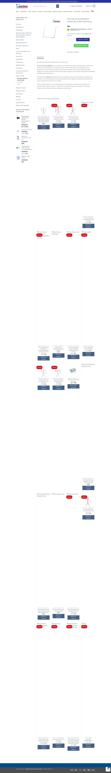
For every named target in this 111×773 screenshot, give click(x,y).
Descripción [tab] (40, 58)
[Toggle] (31, 76)
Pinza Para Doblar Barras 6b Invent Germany (58, 381)
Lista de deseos (85, 11)
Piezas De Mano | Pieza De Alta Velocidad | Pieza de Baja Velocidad (24, 35)
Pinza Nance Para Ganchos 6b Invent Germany (59, 119)
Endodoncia (19, 62)
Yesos (17, 48)
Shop (29, 11)
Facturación (76, 11)
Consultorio (19, 94)
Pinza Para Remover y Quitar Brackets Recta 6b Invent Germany (43, 611)
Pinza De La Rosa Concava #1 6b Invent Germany (88, 511)
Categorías (23, 11)
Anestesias (19, 68)
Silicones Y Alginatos (22, 45)
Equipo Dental (20, 102)
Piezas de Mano (20, 91)
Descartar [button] (81, 1)
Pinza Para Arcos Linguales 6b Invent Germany (43, 381)
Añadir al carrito (83, 39)
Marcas (34, 11)
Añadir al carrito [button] (43, 127)
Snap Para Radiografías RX (88, 739)
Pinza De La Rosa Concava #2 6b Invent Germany (73, 119)
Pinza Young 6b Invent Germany (58, 739)
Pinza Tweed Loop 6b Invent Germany (58, 610)
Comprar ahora (81, 45)
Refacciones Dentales (22, 105)
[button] (76, 6)
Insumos (18, 24)
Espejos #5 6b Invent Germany (73, 380)
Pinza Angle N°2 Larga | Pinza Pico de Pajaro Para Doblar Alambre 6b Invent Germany (43, 120)
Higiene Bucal (20, 65)
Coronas (18, 99)
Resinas (18, 96)
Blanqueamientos (21, 42)
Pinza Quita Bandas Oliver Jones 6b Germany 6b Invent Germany (73, 349)
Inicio (17, 11)
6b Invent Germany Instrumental (22, 79)
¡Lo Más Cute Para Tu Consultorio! (22, 72)
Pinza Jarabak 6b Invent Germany (88, 348)
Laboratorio (19, 59)
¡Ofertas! (40, 11)
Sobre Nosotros (67, 11)
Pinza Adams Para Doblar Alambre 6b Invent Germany (44, 740)
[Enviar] (57, 6)
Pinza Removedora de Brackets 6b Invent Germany (73, 611)
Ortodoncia (19, 30)
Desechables (20, 40)
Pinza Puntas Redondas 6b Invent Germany (58, 349)
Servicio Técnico (57, 11)
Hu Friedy (19, 82)
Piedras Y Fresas (20, 88)
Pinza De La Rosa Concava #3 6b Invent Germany (88, 219)
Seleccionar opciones (73, 386)
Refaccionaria (48, 11)
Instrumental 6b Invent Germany (23, 52)
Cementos (19, 56)
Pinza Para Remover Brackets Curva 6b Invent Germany (88, 481)
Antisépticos (19, 27)
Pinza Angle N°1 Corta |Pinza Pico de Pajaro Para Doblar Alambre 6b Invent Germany (73, 741)
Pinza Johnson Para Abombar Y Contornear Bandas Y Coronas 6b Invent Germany (43, 350)
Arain (18, 84)
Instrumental (20, 76)
